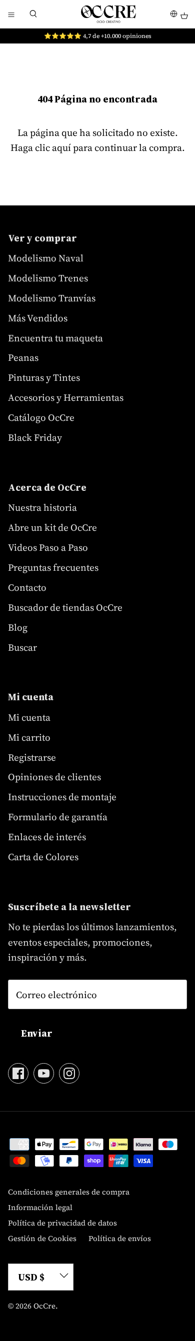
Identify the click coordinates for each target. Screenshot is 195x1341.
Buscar (22, 647)
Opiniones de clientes (54, 776)
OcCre (45, 1306)
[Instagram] (69, 1073)
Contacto (27, 587)
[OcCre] (108, 14)
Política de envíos (119, 1238)
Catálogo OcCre (41, 417)
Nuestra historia (42, 507)
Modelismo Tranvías (52, 297)
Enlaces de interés (47, 836)
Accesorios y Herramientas (66, 397)
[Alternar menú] (11, 14)
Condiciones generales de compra (69, 1192)
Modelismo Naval (46, 257)
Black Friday (35, 437)
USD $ (31, 1277)
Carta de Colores (43, 856)
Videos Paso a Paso (48, 547)
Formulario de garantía (58, 816)
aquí (61, 147)
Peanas (23, 357)
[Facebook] (18, 1073)
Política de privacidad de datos (62, 1223)
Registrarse (32, 757)
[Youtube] (44, 1073)
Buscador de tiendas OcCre (65, 607)
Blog (18, 627)
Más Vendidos (38, 317)
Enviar (36, 1033)
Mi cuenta (29, 717)
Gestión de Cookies (42, 1238)
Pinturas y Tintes (44, 377)
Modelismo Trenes (48, 277)
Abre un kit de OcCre (52, 527)
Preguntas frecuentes (53, 567)
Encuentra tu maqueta (55, 337)
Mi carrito (29, 737)
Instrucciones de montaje (62, 796)
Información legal (40, 1207)
